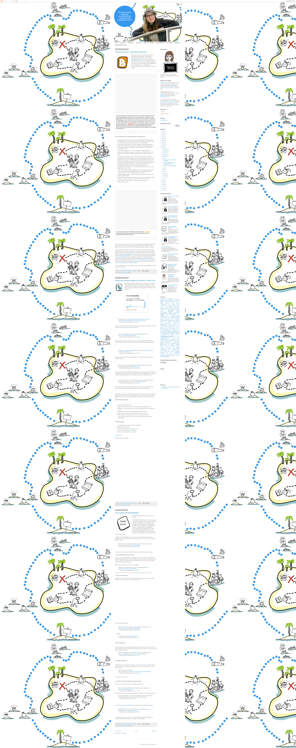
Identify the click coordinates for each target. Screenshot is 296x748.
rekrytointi (168, 331)
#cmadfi (138, 334)
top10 (165, 344)
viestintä (162, 350)
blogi (119, 272)
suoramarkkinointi (163, 340)
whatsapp (165, 351)
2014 (163, 182)
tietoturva (178, 343)
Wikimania (177, 351)
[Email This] (142, 271)
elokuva (174, 305)
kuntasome (177, 320)
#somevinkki (121, 568)
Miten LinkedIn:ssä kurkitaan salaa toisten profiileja (172, 227)
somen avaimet (170, 334)
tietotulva (174, 343)
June (164, 168)
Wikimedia (162, 352)
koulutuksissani (134, 259)
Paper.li (170, 328)
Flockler (169, 308)
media (178, 324)
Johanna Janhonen (123, 270)
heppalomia (133, 252)
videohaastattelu (176, 348)
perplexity (162, 329)
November (165, 151)
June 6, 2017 (137, 570)
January (164, 177)
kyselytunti (165, 321)
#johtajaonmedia (133, 319)
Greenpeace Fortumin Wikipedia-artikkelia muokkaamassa (172, 265)
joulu (173, 316)
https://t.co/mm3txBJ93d (128, 710)
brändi (167, 301)
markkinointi (163, 324)
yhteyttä (121, 718)
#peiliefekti (125, 627)
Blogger (153, 744)
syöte (179, 340)
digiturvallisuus (162, 305)
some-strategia (176, 333)
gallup (176, 308)
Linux (173, 321)
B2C (179, 300)
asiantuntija (169, 300)
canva (170, 301)
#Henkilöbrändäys (122, 709)
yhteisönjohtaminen (165, 355)
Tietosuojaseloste (164, 120)
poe (175, 329)
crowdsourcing (163, 304)
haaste (178, 310)
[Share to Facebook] (146, 271)
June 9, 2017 (137, 690)
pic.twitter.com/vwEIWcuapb (124, 351)
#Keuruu (120, 688)
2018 (163, 145)
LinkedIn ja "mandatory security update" (172, 285)
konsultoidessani (143, 259)
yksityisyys (172, 355)
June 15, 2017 (137, 629)
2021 (163, 140)
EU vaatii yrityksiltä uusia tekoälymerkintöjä (173, 237)
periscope (178, 328)
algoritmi (166, 298)
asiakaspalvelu (163, 300)
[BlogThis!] (143, 271)
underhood (162, 347)
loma (179, 321)
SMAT (161, 333)
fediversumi (162, 308)
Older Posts (154, 731)
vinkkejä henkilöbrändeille (127, 705)
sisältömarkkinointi (171, 332)
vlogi (161, 351)
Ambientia (170, 298)
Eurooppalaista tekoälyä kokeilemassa (173, 254)
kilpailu (173, 317)
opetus (164, 328)
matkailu (174, 324)
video (169, 348)
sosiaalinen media (129, 725)
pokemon (178, 329)
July (164, 158)
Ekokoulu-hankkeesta (164, 96)
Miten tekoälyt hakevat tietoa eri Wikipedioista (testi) (172, 217)
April (164, 171)
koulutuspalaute (171, 320)
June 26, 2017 (137, 337)
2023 (163, 136)
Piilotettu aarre (131, 42)
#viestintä (147, 319)
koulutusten (165, 87)
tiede (170, 343)
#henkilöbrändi (129, 320)
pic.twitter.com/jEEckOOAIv (131, 636)
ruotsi (171, 330)
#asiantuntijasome (122, 320)
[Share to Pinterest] (148, 271)
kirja (121, 272)
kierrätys (169, 317)
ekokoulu (170, 305)
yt (169, 356)
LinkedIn (170, 321)
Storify (166, 339)
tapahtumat (167, 342)
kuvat (124, 272)
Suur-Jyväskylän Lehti (172, 340)
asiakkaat (174, 83)
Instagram (162, 316)
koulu (161, 320)
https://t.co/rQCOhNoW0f (123, 335)
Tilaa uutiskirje (169, 42)
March (164, 173)
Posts (163, 111)
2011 (163, 188)
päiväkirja (167, 328)
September (165, 154)
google (161, 309)
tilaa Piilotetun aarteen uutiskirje (167, 102)
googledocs (177, 309)
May (164, 169)
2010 (163, 190)
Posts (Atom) (123, 733)
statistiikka (162, 339)
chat (173, 301)
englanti (178, 305)
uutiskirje (168, 347)
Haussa (173, 312)
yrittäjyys (129, 272)
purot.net (164, 330)
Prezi (161, 330)
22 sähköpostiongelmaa (166, 246)
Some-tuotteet (139, 42)
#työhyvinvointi (133, 335)
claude (178, 301)
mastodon (169, 324)
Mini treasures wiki (173, 325)
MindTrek (166, 325)
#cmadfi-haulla (132, 431)
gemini (178, 308)
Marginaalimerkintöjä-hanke (121, 45)
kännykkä (162, 317)
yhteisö (178, 354)
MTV (179, 325)
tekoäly (161, 343)
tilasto (161, 344)
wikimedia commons (170, 352)
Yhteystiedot (177, 42)
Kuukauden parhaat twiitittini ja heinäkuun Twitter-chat (135, 280)
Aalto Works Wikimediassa (173, 206)
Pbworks (174, 328)
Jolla (170, 316)
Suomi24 (178, 339)
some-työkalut (163, 334)
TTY (168, 344)
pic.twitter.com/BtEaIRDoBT (134, 628)
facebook (170, 306)
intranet (167, 316)
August (164, 156)
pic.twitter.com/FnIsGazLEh (139, 320)
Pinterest (166, 329)
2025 (163, 133)
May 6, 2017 (137, 637)
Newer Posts (118, 731)
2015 (163, 181)
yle (175, 355)
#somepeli (131, 671)
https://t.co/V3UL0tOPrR (123, 689)
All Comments (165, 114)
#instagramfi (133, 688)
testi (164, 343)
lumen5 (161, 323)
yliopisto (178, 355)
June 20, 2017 (137, 673)
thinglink (167, 343)
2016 (163, 179)
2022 (163, 138)
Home (116, 42)
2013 (163, 184)
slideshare (177, 332)
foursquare (172, 308)
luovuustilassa (167, 323)
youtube (162, 356)
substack (170, 339)
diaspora (178, 304)
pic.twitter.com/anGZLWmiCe (130, 568)
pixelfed (169, 329)
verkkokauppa (163, 348)
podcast (172, 329)
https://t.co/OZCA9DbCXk (124, 654)
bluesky (164, 301)
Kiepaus (165, 317)
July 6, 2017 (133, 698)
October (164, 152)
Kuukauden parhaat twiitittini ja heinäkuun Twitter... (169, 163)
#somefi (130, 366)
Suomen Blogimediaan (122, 257)
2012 (163, 186)
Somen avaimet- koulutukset (121, 262)
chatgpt (175, 301)
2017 (163, 147)
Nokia (165, 327)
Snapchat (165, 333)
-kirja (136, 59)
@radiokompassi (145, 709)
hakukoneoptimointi (164, 312)
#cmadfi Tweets (118, 435)
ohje (126, 272)
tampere (162, 342)
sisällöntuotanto (163, 332)
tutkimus (178, 344)
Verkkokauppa (123, 42)
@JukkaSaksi (141, 319)
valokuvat (178, 347)
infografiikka (173, 315)
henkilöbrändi (121, 725)
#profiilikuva (135, 652)
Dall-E (169, 304)
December (165, 149)
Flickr (166, 308)
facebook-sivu (177, 306)
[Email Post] (139, 270)
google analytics (167, 309)
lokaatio (176, 321)
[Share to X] (145, 271)
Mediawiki (162, 325)
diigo (167, 305)
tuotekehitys (172, 344)
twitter (161, 346)
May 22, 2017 (137, 546)
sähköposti (175, 331)
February (165, 175)
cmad (161, 303)
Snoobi (168, 333)
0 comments (134, 270)
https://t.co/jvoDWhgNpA (134, 545)
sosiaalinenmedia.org (164, 338)
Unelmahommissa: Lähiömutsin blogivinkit (130, 52)
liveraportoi (162, 94)
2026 (163, 131)
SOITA (171, 333)
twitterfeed (172, 346)
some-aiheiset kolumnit (174, 100)
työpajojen (171, 87)
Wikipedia (177, 352)
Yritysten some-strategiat (149, 42)
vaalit (173, 347)
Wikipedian (151, 515)
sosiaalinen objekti (176, 336)
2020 (163, 142)
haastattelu (170, 310)
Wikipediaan (163, 95)
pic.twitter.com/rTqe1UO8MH (143, 671)
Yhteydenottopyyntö (160, 42)
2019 (163, 144)
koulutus (165, 320)
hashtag (170, 312)
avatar (174, 300)
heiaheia (178, 312)
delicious (173, 304)
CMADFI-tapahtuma (133, 262)
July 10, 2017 (137, 353)
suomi (174, 339)
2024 (163, 135)
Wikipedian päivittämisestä (124, 255)
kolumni (178, 319)
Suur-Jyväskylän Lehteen (147, 258)
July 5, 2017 (136, 655)
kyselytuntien (177, 87)
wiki (169, 351)
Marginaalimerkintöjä (176, 323)
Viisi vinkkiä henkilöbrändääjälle (127, 513)
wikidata (172, 351)
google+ (173, 309)
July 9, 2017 (136, 322)
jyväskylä (177, 316)
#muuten (145, 697)
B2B (176, 300)
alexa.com (162, 298)
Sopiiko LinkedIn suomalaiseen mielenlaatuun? (171, 275)
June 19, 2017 (137, 712)
